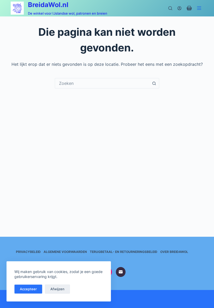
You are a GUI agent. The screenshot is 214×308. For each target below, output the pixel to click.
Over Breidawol (174, 252)
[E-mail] (121, 272)
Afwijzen (57, 289)
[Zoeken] (170, 8)
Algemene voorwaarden (65, 252)
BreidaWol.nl (48, 5)
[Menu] (200, 8)
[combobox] (102, 83)
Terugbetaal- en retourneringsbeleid (123, 252)
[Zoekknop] (154, 83)
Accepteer (28, 289)
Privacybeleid (28, 252)
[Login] (179, 8)
